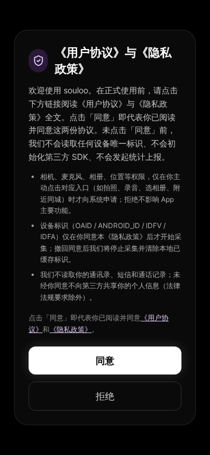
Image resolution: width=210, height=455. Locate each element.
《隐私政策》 (71, 329)
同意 (105, 360)
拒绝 (105, 396)
